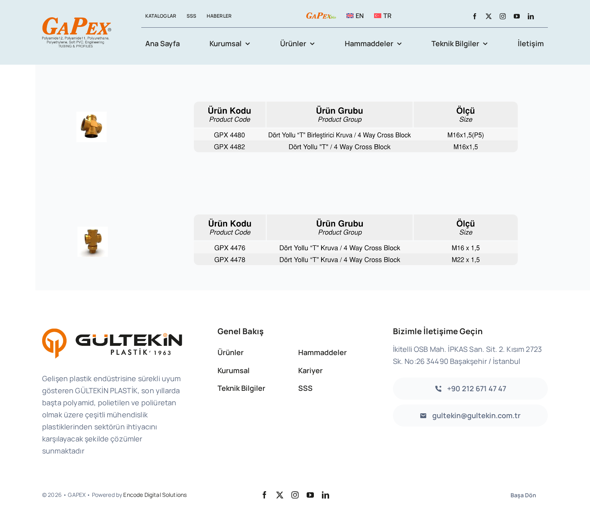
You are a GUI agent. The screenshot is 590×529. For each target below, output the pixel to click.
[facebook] (475, 16)
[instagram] (503, 16)
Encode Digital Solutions (155, 494)
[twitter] (489, 16)
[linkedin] (531, 16)
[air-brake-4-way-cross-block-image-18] (92, 213)
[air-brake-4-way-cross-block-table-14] (356, 105)
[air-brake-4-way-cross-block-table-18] (356, 218)
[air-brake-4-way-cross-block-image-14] (92, 100)
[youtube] (517, 16)
